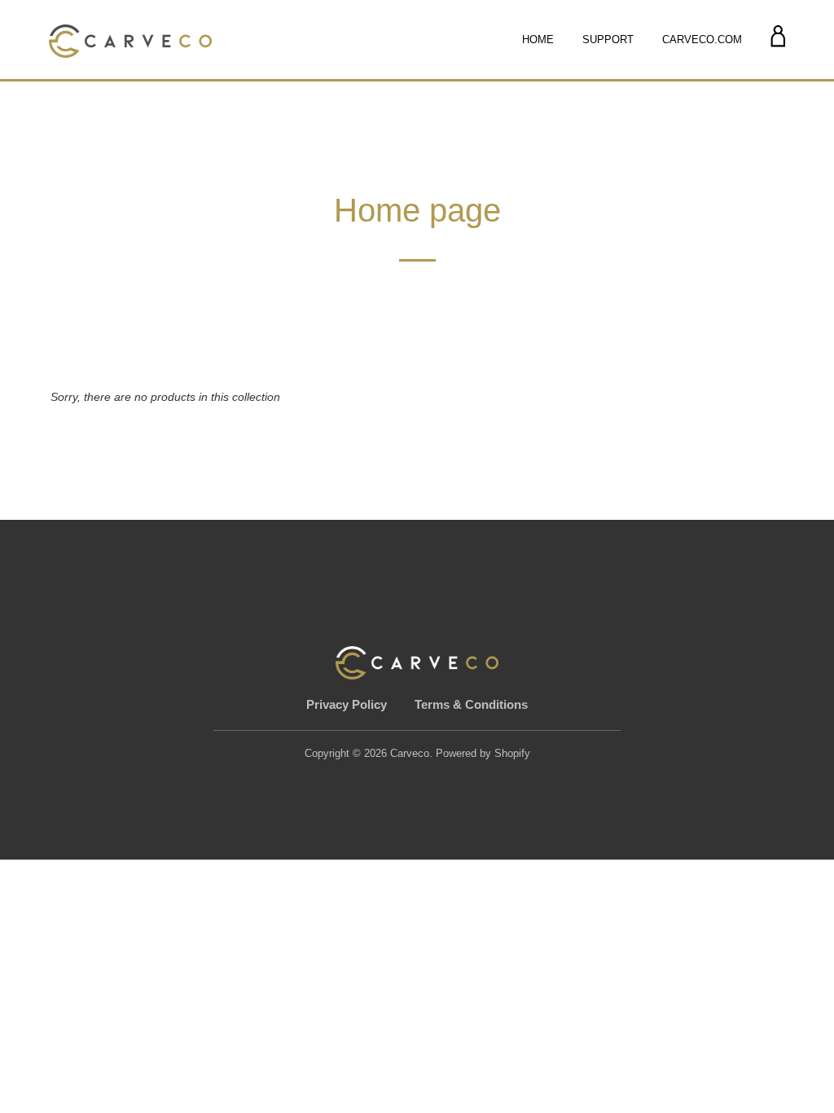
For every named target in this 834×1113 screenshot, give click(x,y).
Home (538, 39)
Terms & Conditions (471, 704)
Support (608, 39)
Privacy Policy (348, 704)
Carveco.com (702, 39)
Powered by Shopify (483, 753)
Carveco (409, 753)
